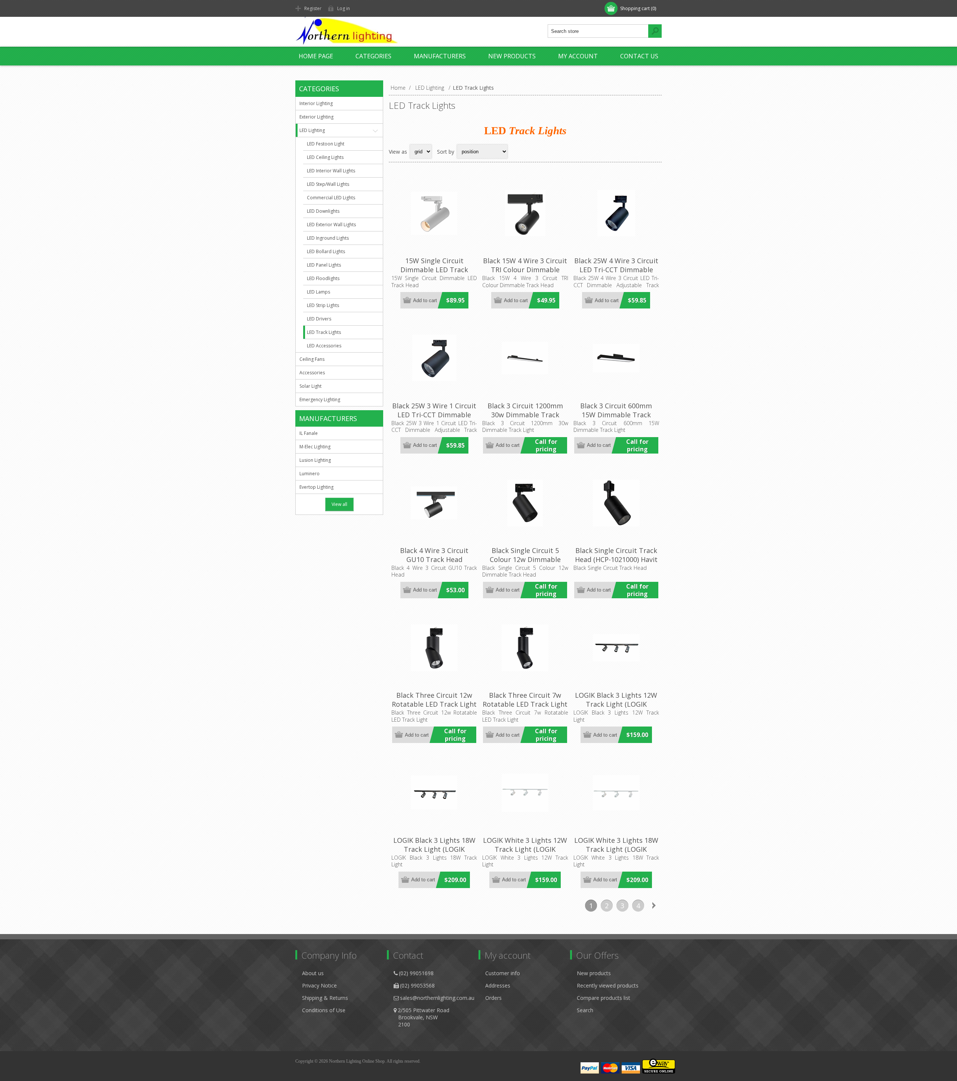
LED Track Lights (324, 332)
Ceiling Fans (311, 359)
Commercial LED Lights (331, 197)
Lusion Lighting (315, 460)
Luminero (309, 473)
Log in (343, 8)
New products (512, 56)
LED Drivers (319, 319)
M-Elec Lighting (314, 446)
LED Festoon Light (325, 144)
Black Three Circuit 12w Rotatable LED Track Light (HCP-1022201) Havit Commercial (434, 709)
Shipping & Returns (325, 997)
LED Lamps (318, 292)
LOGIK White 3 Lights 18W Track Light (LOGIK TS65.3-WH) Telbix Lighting (616, 854)
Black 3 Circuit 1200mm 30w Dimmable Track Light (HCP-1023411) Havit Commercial (525, 419)
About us (313, 973)
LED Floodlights (323, 278)
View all (339, 504)
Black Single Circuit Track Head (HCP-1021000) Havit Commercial (616, 559)
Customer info (502, 973)
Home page (316, 56)
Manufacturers (440, 56)
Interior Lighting (316, 103)
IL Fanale (308, 433)
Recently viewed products (607, 985)
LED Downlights (323, 211)
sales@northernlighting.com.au (437, 997)
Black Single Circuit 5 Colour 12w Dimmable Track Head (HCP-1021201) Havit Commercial (525, 564)
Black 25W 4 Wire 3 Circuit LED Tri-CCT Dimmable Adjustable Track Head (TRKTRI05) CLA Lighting (616, 274)
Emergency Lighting (319, 399)
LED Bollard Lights (326, 251)
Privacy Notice (319, 985)
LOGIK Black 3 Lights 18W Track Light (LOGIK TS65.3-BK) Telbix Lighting (434, 849)
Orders (493, 997)
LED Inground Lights (328, 238)
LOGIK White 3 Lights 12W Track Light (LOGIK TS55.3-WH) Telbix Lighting (525, 854)
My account (578, 56)
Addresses (497, 985)
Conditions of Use (323, 1010)
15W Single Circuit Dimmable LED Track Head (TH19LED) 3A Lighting (434, 274)
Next (654, 906)
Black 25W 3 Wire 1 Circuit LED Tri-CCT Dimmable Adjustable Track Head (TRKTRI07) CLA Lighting (434, 419)
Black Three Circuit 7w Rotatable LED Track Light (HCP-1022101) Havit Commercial (525, 709)
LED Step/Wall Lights (328, 184)
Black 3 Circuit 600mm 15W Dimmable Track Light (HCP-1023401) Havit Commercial (616, 419)
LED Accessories (324, 346)
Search (585, 1010)
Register (312, 8)
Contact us (639, 56)
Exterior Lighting (316, 117)
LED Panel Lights (324, 265)
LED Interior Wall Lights (331, 171)
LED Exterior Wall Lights (331, 224)
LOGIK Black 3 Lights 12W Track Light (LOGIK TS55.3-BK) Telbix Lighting (616, 704)
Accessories (312, 372)
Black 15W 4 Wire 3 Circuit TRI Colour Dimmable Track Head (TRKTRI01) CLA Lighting (525, 274)
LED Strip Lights (323, 305)
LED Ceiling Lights (325, 157)
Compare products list (603, 997)
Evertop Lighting (316, 487)
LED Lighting (312, 130)
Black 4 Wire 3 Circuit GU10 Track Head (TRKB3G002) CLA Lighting (434, 559)
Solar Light (310, 386)
